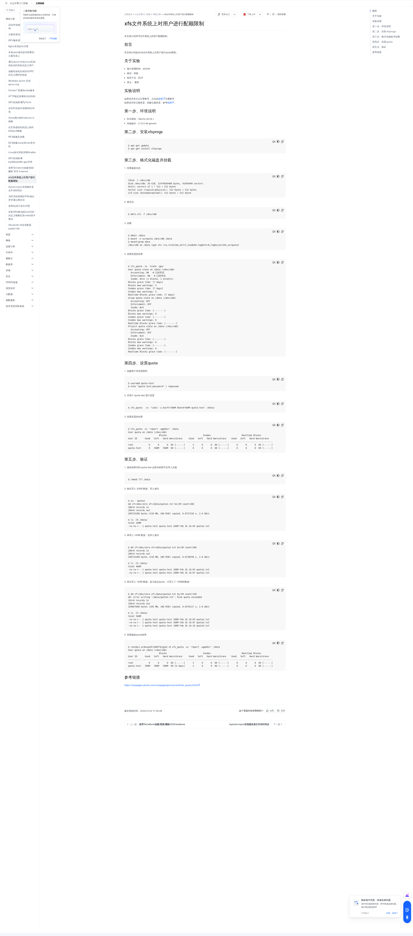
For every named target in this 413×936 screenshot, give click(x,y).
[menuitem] (20, 46)
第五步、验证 (379, 47)
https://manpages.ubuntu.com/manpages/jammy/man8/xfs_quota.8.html (161, 685)
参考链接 (377, 52)
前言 (374, 10)
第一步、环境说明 (381, 26)
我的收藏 (281, 14)
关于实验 (377, 16)
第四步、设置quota (382, 41)
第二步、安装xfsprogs (384, 31)
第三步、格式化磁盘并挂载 (386, 36)
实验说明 (377, 21)
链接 (160, 98)
